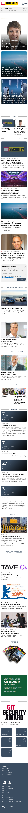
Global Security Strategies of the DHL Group (9, 340)
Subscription (7, 788)
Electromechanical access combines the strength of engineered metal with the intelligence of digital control (13, 96)
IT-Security (7, 774)
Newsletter (6, 786)
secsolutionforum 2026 (9, 454)
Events (14, 409)
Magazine (14, 642)
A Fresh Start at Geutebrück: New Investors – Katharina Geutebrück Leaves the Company (13, 42)
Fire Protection (11, 629)
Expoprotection (6, 500)
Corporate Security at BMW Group (11, 308)
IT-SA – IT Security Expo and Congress (13, 474)
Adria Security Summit (9, 425)
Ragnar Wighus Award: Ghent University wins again (10, 632)
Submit (21, 279)
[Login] (23, 3)
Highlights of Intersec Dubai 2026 (11, 536)
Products (14, 385)
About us (5, 792)
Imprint (5, 796)
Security (5, 38)
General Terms (8, 799)
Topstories (4, 158)
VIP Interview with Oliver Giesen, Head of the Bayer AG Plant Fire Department (13, 254)
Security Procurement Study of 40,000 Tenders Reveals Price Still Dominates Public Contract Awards (12, 162)
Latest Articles (14, 138)
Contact (5, 790)
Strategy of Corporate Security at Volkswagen (8, 373)
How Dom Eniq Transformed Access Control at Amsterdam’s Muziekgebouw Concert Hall (10, 192)
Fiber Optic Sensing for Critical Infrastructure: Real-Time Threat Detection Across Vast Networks (11, 69)
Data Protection (8, 797)
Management (14, 158)
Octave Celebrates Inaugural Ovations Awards (9, 575)
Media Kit (6, 794)
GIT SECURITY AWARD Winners (10, 722)
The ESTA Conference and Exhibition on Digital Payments (10, 603)
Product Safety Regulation (13, 801)
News (14, 116)
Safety (4, 776)
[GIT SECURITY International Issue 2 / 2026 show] (18, 655)
